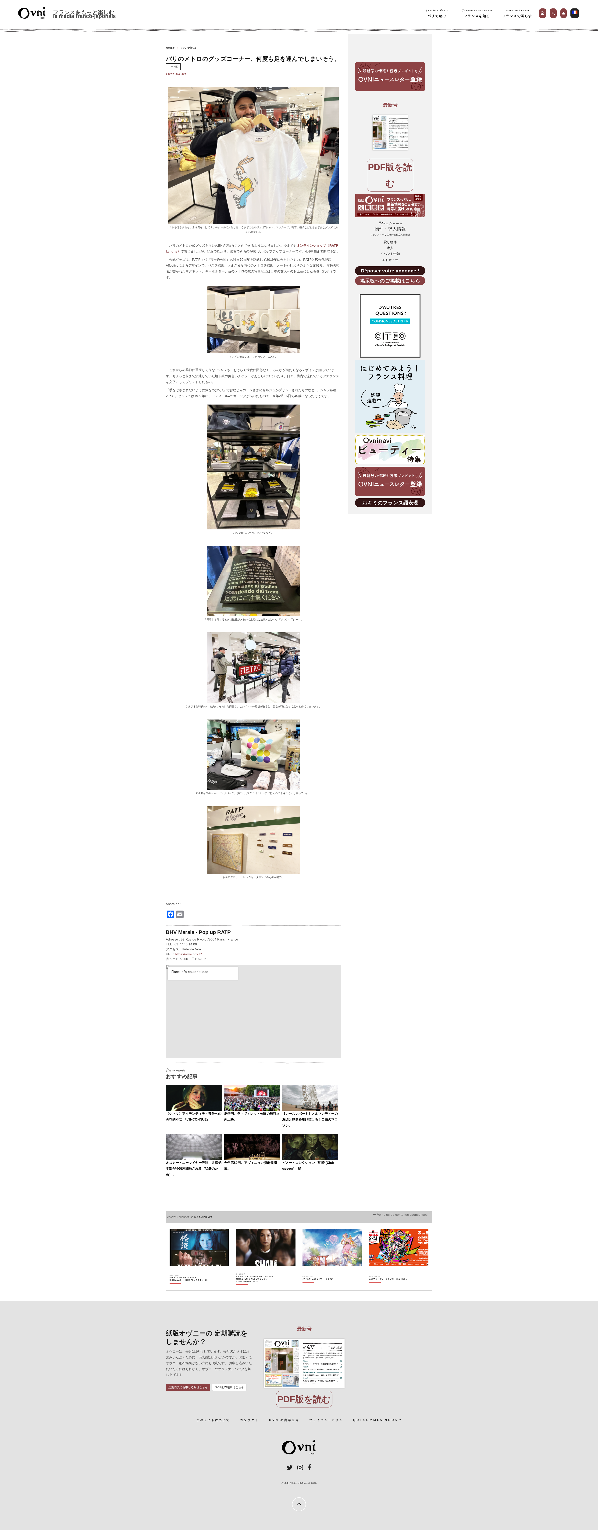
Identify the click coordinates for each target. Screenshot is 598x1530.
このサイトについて (213, 1420)
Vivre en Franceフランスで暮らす (517, 13)
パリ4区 (173, 66)
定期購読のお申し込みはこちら (188, 1387)
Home (170, 47)
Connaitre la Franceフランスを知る (477, 13)
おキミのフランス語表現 (390, 502)
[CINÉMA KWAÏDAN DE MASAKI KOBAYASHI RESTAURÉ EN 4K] (189, 1287)
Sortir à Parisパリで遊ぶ (437, 13)
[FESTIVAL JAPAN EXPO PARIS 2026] (318, 1287)
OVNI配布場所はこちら (229, 1387)
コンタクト (249, 1420)
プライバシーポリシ (326, 1420)
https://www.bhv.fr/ (188, 954)
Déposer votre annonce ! (390, 270)
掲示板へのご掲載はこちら (390, 280)
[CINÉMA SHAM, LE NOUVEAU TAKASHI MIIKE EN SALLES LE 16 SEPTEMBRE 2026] (255, 1287)
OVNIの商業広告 (284, 1420)
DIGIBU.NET (205, 1217)
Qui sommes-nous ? (377, 1420)
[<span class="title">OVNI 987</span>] (390, 132)
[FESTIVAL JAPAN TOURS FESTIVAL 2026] (388, 1287)
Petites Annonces (390, 228)
